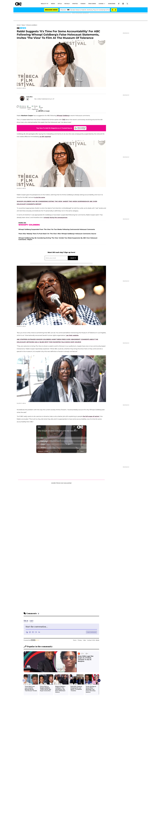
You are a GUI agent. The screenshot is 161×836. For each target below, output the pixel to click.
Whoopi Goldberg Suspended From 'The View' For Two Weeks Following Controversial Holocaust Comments (56, 229)
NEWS (53, 3)
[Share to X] (29, 106)
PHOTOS (75, 3)
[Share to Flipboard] (35, 106)
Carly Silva (29, 97)
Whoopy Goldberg (31, 25)
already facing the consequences (55, 217)
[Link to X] (127, 3)
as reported (45, 136)
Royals (67, 3)
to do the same (39, 197)
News (23, 25)
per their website (72, 335)
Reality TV (44, 3)
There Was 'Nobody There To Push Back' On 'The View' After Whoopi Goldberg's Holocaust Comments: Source (57, 233)
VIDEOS (82, 3)
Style (60, 3)
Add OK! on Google (44, 111)
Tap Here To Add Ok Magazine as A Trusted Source (54, 128)
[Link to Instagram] (123, 3)
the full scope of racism (91, 416)
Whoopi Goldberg (63, 115)
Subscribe (111, 3)
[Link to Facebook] (119, 3)
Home (18, 25)
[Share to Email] (41, 106)
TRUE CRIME (92, 3)
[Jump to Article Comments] (18, 106)
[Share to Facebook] (23, 106)
